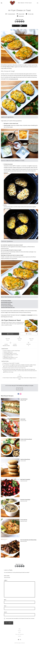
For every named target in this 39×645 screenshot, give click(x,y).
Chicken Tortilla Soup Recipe (26, 439)
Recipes (19, 630)
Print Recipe (24, 25)
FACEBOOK (23, 315)
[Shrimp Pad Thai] (10, 528)
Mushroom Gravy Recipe (25, 499)
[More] (23, 21)
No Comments (21, 16)
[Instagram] (17, 21)
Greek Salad (22, 419)
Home (19, 628)
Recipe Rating (6, 575)
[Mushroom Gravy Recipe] (10, 508)
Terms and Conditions (19, 634)
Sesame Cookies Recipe (25, 459)
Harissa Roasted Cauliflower (6, 302)
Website (5, 612)
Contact (19, 636)
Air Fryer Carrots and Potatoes (7, 305)
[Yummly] (21, 21)
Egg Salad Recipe (23, 398)
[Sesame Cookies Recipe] (10, 467)
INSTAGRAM (30, 315)
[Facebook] (15, 21)
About (19, 632)
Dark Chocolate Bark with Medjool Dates (28, 539)
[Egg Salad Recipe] (10, 407)
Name (5, 599)
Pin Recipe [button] (29, 333)
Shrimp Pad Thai (23, 519)
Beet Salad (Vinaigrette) (25, 479)
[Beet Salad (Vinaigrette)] (10, 488)
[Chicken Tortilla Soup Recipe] (10, 447)
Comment (6, 580)
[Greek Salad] (10, 427)
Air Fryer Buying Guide (13, 78)
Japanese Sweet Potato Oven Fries (8, 307)
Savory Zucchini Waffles (6, 304)
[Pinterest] (19, 21)
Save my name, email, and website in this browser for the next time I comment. (20, 618)
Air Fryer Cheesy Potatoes (6, 300)
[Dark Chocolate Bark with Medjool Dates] (10, 548)
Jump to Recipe (16, 25)
